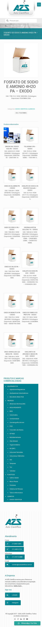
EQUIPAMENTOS (12, 386)
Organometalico (15, 445)
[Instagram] (24, 619)
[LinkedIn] (21, 619)
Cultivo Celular (14, 478)
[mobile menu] (39, 4)
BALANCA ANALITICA (17, 397)
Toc (11, 467)
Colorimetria (13, 415)
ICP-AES (12, 433)
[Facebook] (18, 619)
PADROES (10, 400)
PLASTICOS (11, 474)
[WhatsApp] (15, 619)
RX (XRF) (12, 448)
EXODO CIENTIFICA (21, 109)
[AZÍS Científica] (21, 8)
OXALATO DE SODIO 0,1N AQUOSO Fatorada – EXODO (30, 188)
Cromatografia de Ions (17, 422)
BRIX (11, 411)
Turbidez (12, 471)
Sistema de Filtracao (16, 489)
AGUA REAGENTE (15, 407)
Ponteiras (13, 485)
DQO (11, 426)
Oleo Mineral (14, 441)
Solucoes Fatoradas (16, 452)
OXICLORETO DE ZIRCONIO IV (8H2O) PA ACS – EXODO (30, 354)
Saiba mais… (18, 586)
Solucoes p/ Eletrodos (17, 456)
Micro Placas (14, 481)
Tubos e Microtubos (16, 493)
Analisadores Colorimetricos (19, 393)
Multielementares (15, 437)
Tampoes (13, 463)
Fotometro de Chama (16, 430)
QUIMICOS (31, 109)
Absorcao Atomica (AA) (17, 404)
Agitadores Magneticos (17, 389)
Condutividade (14, 419)
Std (11, 460)
